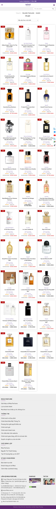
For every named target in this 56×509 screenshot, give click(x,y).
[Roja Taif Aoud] (46, 218)
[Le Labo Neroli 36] (10, 278)
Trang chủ (18, 13)
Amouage (28, 74)
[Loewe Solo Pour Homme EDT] (28, 278)
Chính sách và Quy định (8, 418)
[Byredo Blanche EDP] (46, 247)
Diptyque (46, 287)
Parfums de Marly (10, 318)
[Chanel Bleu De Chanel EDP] (28, 340)
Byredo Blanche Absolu (9, 169)
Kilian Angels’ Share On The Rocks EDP (9, 45)
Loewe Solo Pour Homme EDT (28, 290)
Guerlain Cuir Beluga (28, 198)
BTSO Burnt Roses (9, 229)
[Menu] (2, 5)
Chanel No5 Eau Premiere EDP (46, 321)
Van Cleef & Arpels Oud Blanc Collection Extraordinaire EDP (27, 46)
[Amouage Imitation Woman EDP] (28, 64)
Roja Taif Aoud (46, 229)
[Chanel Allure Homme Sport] (10, 369)
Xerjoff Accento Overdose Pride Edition (28, 259)
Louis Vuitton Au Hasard (46, 76)
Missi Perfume (5, 448)
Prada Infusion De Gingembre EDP (10, 76)
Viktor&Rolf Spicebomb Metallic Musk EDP (9, 138)
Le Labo (28, 227)
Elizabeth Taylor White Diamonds (28, 381)
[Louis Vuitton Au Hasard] (46, 64)
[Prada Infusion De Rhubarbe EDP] (46, 33)
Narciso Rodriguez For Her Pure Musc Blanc (28, 138)
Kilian (9, 43)
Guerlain (9, 105)
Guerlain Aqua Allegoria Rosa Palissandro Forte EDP (46, 199)
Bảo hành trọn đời (6, 462)
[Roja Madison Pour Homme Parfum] (10, 187)
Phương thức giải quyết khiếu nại (11, 424)
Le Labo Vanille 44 (28, 229)
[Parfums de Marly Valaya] (10, 309)
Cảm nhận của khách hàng (9, 468)
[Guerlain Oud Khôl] (46, 157)
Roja (10, 196)
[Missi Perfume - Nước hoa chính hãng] (28, 5)
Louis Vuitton (46, 74)
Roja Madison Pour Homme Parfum (9, 199)
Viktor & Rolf (9, 136)
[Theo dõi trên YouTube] (35, 1)
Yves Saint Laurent (28, 318)
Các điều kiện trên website (9, 433)
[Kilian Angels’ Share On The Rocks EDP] (10, 33)
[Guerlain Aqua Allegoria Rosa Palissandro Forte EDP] (46, 187)
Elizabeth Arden (28, 379)
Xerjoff (46, 105)
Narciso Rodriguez (28, 136)
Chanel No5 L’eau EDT (46, 351)
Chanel (46, 318)
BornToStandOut (9, 227)
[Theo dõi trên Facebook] (31, 1)
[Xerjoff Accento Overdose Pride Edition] (28, 247)
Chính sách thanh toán (8, 430)
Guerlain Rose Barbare (9, 107)
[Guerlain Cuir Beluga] (28, 187)
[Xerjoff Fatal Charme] (46, 95)
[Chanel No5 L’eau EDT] (46, 340)
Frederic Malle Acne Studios (28, 169)
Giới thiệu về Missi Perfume (9, 403)
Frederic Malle (28, 167)
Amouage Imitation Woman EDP (28, 76)
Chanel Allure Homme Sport (9, 381)
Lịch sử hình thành (6, 406)
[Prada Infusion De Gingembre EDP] (10, 64)
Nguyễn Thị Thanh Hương (8, 451)
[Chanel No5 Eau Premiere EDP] (46, 309)
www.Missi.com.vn (8, 490)
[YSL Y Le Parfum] (28, 309)
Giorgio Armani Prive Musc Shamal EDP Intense (46, 138)
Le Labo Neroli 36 (10, 289)
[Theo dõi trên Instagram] (32, 1)
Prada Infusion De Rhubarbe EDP (46, 45)
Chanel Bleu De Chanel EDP (28, 351)
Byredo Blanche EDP (46, 258)
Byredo (9, 167)
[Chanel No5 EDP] (10, 340)
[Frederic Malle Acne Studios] (28, 157)
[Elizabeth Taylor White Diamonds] (28, 369)
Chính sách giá (5, 427)
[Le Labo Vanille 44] (28, 218)
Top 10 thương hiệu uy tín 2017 (10, 454)
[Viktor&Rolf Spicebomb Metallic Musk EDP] (10, 126)
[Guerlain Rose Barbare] (10, 95)
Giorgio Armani (46, 136)
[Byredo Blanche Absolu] (10, 157)
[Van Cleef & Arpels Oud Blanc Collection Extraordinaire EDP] (28, 33)
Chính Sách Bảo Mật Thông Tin (10, 421)
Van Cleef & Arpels (28, 43)
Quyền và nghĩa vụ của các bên (10, 439)
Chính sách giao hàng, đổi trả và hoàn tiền (14, 436)
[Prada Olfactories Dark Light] (28, 95)
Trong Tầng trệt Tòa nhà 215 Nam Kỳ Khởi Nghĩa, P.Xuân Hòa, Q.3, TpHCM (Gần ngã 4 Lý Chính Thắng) (14, 481)
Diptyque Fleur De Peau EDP (46, 289)
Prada (46, 43)
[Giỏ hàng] (54, 4)
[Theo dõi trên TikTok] (34, 1)
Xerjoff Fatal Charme (46, 107)
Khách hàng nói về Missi (8, 465)
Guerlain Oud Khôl (46, 169)
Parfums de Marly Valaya (10, 320)
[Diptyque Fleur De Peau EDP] (46, 278)
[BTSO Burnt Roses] (10, 218)
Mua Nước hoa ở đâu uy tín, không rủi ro (13, 409)
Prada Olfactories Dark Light (28, 107)
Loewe (28, 287)
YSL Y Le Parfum (28, 320)
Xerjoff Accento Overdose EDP (9, 259)
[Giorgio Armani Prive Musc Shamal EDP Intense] (46, 126)
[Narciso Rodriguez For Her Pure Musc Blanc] (28, 126)
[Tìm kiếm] (53, 8)
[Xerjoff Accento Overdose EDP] (10, 247)
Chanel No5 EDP (9, 351)
